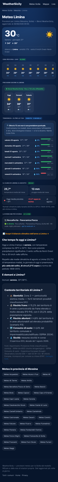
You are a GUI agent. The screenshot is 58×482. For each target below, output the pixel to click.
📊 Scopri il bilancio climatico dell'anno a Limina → (26, 233)
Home (17, 475)
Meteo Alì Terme (10, 381)
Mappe (46, 4)
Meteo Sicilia (34, 4)
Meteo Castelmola (34, 411)
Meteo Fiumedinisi (42, 424)
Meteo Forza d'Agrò (12, 436)
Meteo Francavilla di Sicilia (34, 436)
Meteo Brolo (8, 393)
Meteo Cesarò (28, 417)
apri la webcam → (28, 226)
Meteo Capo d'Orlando (43, 393)
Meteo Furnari (45, 442)
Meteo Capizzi (23, 393)
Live (53, 4)
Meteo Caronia (29, 399)
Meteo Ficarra (25, 424)
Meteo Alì (46, 374)
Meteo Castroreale (11, 417)
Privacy (25, 475)
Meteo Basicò (40, 387)
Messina (17, 10)
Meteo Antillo (26, 381)
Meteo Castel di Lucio (38, 405)
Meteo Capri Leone (11, 399)
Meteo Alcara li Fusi (30, 374)
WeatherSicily (12, 4)
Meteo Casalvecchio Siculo (14, 405)
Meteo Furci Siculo (28, 442)
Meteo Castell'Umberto (13, 411)
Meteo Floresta (10, 430)
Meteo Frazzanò (10, 442)
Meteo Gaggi (9, 448)
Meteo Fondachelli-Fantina (30, 430)
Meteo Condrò (44, 417)
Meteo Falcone (10, 424)
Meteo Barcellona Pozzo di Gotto (17, 387)
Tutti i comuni (8, 475)
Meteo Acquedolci (11, 374)
